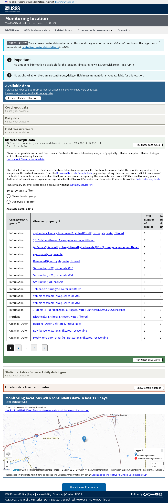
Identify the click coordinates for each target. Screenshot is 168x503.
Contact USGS (73, 494)
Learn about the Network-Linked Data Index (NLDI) (119, 474)
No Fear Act (95, 499)
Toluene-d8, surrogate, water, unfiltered (57, 289)
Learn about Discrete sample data (25, 159)
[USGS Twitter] (141, 495)
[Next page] (45, 348)
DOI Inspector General (57, 499)
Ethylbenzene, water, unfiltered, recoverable (60, 330)
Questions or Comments (84, 487)
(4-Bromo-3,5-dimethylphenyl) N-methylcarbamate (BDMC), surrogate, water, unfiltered (86, 247)
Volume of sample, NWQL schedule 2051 (56, 303)
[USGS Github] (149, 495)
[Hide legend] (162, 450)
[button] (84, 439)
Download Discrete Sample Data (74, 173)
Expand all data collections (23, 98)
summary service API (81, 184)
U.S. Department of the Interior (23, 499)
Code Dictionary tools (148, 179)
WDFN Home (12, 30)
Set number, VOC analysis (48, 282)
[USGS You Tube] (157, 495)
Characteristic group (24, 196)
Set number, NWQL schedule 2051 (53, 275)
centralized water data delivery (40, 47)
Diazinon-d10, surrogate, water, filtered (56, 261)
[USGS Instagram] (161, 495)
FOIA (107, 499)
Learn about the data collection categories (29, 93)
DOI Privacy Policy (15, 494)
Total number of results (149, 221)
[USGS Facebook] (145, 495)
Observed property (23, 202)
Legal (31, 494)
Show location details (149, 387)
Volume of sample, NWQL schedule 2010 (56, 296)
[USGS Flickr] (153, 495)
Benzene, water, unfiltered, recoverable (57, 324)
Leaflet (16, 469)
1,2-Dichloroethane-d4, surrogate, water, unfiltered (63, 240)
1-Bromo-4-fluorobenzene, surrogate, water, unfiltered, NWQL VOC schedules (79, 310)
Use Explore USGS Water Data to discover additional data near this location (47, 410)
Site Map (58, 494)
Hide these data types (148, 144)
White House (79, 499)
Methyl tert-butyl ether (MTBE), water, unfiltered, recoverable (70, 337)
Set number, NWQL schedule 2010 (53, 268)
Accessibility (43, 494)
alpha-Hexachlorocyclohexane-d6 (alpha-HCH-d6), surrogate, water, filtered (78, 233)
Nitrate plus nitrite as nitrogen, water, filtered (60, 316)
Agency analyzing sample (48, 254)
